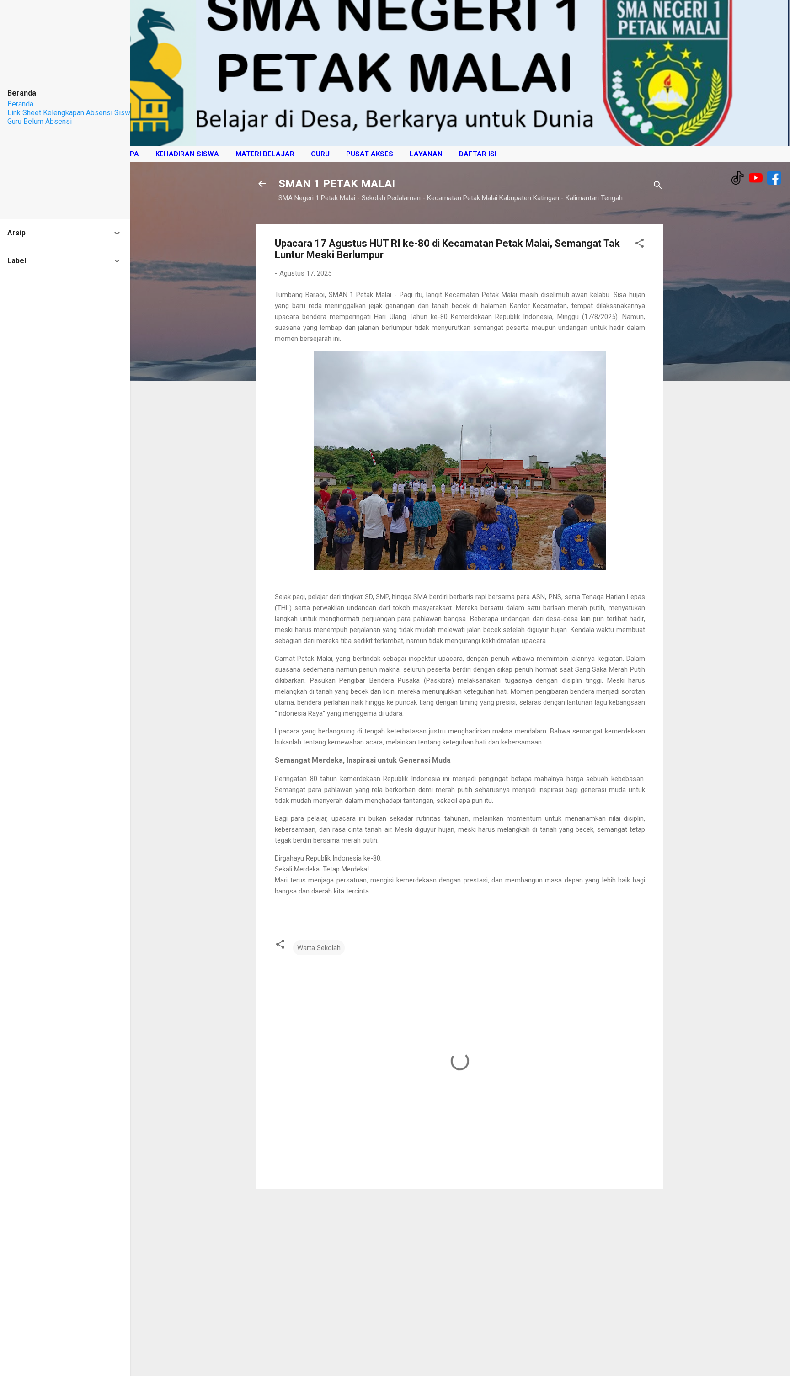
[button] (639, 245)
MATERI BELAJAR (264, 154)
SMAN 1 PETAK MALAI (336, 183)
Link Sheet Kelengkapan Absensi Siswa (70, 112)
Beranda (20, 104)
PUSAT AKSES (369, 154)
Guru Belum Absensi (39, 121)
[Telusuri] (657, 187)
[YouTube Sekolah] (756, 178)
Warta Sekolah (319, 948)
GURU (320, 154)
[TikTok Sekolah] (737, 178)
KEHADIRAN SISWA (187, 154)
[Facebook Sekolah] (774, 178)
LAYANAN (426, 154)
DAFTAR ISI (477, 154)
